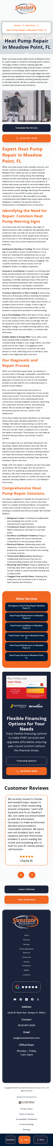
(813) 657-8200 (26, 1025)
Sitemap (26, 1129)
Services (30, 25)
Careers (26, 962)
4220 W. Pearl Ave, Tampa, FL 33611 (26, 1012)
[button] (40, 1140)
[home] (25, 8)
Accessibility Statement (26, 1119)
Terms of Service (26, 1114)
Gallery (26, 970)
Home (17, 25)
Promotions (26, 966)
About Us (26, 953)
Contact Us (26, 957)
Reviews (26, 944)
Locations (26, 975)
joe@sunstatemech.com (27, 1037)
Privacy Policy (26, 1109)
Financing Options (27, 949)
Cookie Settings (26, 1124)
